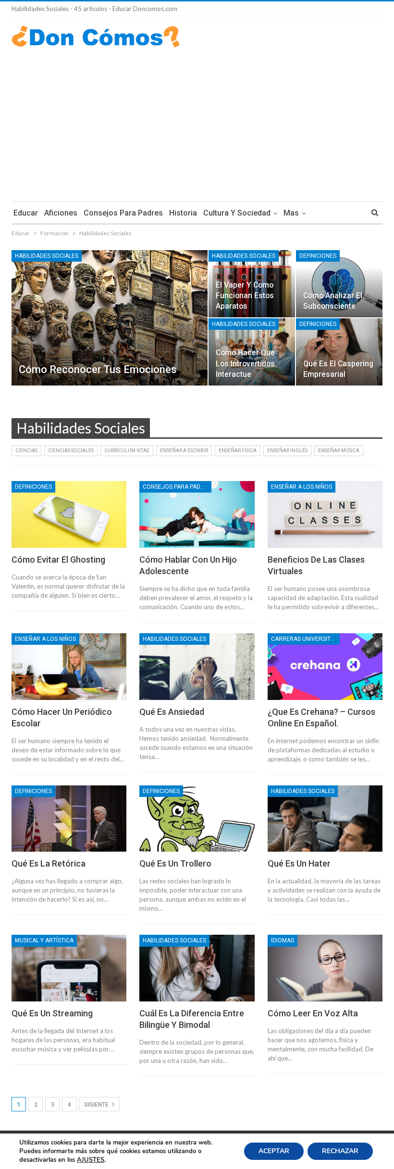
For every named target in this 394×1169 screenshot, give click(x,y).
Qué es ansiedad (171, 712)
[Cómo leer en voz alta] (325, 968)
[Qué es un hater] (325, 818)
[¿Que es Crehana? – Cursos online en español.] (325, 666)
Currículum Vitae (126, 450)
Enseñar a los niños (301, 486)
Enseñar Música (338, 450)
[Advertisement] (197, 119)
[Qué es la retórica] (69, 818)
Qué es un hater (299, 863)
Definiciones (317, 256)
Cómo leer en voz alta (313, 1013)
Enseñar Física (238, 450)
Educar (25, 212)
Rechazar (340, 1151)
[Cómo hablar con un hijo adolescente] (196, 514)
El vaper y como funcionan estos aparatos (245, 295)
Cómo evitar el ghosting (58, 559)
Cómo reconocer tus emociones (98, 369)
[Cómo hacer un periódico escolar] (69, 666)
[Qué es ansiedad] (196, 666)
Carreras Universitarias (305, 639)
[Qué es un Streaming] (69, 968)
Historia (183, 212)
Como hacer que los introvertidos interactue (245, 363)
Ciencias (26, 450)
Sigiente (97, 1104)
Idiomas (282, 940)
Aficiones (60, 212)
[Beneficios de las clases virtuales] (325, 514)
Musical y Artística (44, 940)
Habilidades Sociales (46, 256)
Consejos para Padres (123, 212)
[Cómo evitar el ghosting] (69, 514)
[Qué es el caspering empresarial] (339, 352)
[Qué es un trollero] (196, 818)
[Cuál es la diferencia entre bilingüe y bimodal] (196, 968)
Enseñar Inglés (287, 450)
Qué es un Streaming (52, 1013)
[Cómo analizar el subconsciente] (339, 284)
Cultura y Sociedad (237, 212)
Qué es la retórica (49, 863)
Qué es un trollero (175, 863)
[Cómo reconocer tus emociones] (110, 318)
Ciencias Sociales (71, 450)
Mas (291, 212)
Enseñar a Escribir (184, 450)
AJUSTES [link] (90, 1160)
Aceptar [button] (274, 1151)
